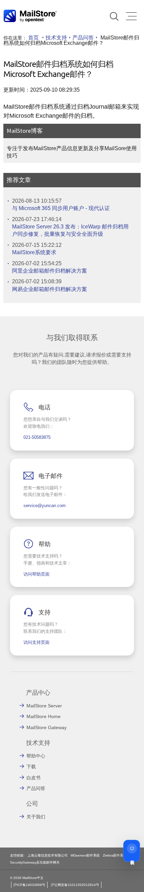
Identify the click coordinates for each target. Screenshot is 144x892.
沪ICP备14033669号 (29, 885)
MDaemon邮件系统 (85, 855)
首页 (33, 37)
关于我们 (35, 816)
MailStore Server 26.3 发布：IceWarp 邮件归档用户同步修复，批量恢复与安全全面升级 (70, 230)
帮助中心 (35, 756)
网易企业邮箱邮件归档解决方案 (49, 289)
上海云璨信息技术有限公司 (47, 855)
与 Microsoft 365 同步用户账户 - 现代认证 (61, 208)
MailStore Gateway (46, 727)
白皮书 (33, 777)
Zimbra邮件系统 (115, 855)
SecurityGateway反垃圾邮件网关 (35, 862)
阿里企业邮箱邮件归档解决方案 (49, 271)
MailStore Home (43, 716)
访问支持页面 (36, 642)
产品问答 (83, 37)
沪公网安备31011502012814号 (75, 885)
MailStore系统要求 (34, 252)
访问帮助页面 (36, 574)
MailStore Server (44, 705)
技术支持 (56, 37)
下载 (31, 766)
